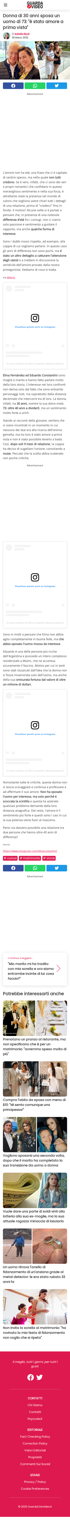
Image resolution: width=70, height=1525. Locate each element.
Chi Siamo (35, 1405)
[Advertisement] (35, 131)
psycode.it (35, 1419)
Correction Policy (35, 1443)
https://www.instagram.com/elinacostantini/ (30, 851)
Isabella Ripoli (22, 33)
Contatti (35, 1412)
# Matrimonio (30, 858)
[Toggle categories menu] (5, 5)
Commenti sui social (35, 1464)
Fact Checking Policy (35, 1437)
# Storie (49, 858)
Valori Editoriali (35, 1450)
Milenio (11, 277)
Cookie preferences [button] (35, 1489)
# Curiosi (10, 858)
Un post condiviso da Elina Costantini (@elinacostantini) (35, 363)
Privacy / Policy (35, 1482)
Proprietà (35, 1457)
